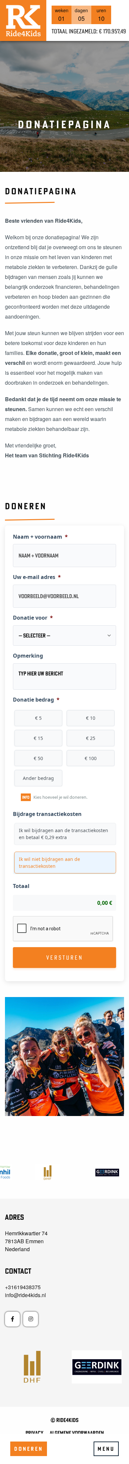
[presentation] (63, 929)
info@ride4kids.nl (25, 1295)
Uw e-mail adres (37, 577)
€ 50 (38, 758)
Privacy (34, 1433)
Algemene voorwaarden (77, 1433)
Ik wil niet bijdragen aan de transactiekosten (49, 862)
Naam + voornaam (40, 536)
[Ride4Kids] (23, 20)
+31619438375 (23, 1287)
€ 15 (38, 738)
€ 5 (38, 718)
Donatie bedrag (36, 699)
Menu (106, 1448)
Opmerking (28, 655)
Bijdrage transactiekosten (47, 814)
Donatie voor (33, 617)
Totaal (21, 886)
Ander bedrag (38, 778)
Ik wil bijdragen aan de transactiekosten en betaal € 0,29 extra (63, 833)
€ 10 (90, 718)
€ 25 (90, 738)
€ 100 (91, 758)
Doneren (28, 1448)
